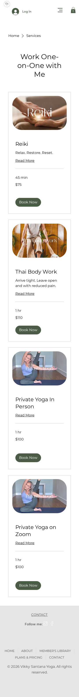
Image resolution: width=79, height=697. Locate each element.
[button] (73, 10)
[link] (39, 144)
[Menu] (60, 10)
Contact (39, 615)
